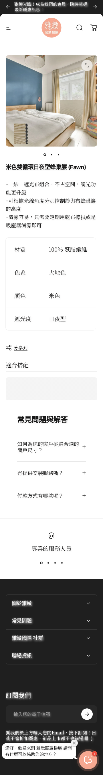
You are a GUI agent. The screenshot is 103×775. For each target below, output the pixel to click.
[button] (88, 760)
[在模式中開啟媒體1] (87, 65)
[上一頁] (8, 7)
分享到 (20, 347)
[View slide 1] (41, 562)
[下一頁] (95, 7)
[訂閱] (87, 714)
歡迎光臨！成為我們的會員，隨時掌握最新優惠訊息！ (50, 6)
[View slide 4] (61, 562)
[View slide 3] (55, 562)
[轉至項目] (44, 154)
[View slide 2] (48, 562)
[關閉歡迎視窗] (74, 743)
